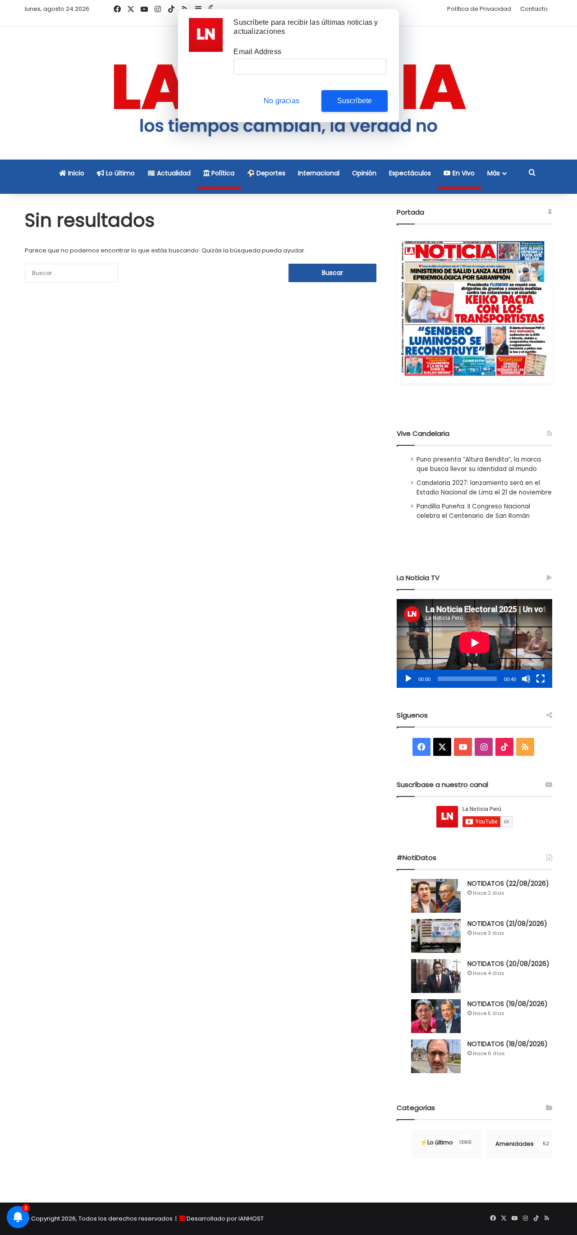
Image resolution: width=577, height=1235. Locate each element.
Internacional (318, 173)
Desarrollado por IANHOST (225, 1218)
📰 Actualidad (169, 173)
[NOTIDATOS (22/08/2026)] (436, 896)
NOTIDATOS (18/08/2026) (507, 1043)
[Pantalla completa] (540, 678)
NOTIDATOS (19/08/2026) (507, 1003)
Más (493, 173)
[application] (474, 643)
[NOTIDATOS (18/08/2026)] (436, 1056)
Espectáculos (410, 173)
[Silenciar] (526, 678)
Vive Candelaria (423, 433)
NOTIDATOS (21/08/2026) (507, 923)
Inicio (75, 173)
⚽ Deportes (266, 173)
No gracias (281, 101)
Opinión (364, 173)
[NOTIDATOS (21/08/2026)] (436, 936)
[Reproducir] (408, 678)
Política (222, 173)
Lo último (119, 173)
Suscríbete (354, 101)
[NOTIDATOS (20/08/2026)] (436, 976)
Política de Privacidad (479, 9)
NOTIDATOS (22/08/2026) (508, 883)
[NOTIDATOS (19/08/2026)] (436, 1016)
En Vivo (463, 173)
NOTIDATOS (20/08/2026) (508, 963)
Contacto (534, 9)
